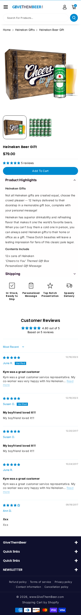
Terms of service (40, 581)
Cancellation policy (56, 586)
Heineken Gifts (25, 29)
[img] (11, 357)
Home (7, 29)
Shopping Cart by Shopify (40, 602)
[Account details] (64, 7)
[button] (5, 7)
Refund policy (18, 581)
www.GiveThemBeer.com (46, 596)
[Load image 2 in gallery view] (40, 127)
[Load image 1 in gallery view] (15, 127)
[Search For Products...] (74, 18)
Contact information (28, 586)
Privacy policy (63, 581)
